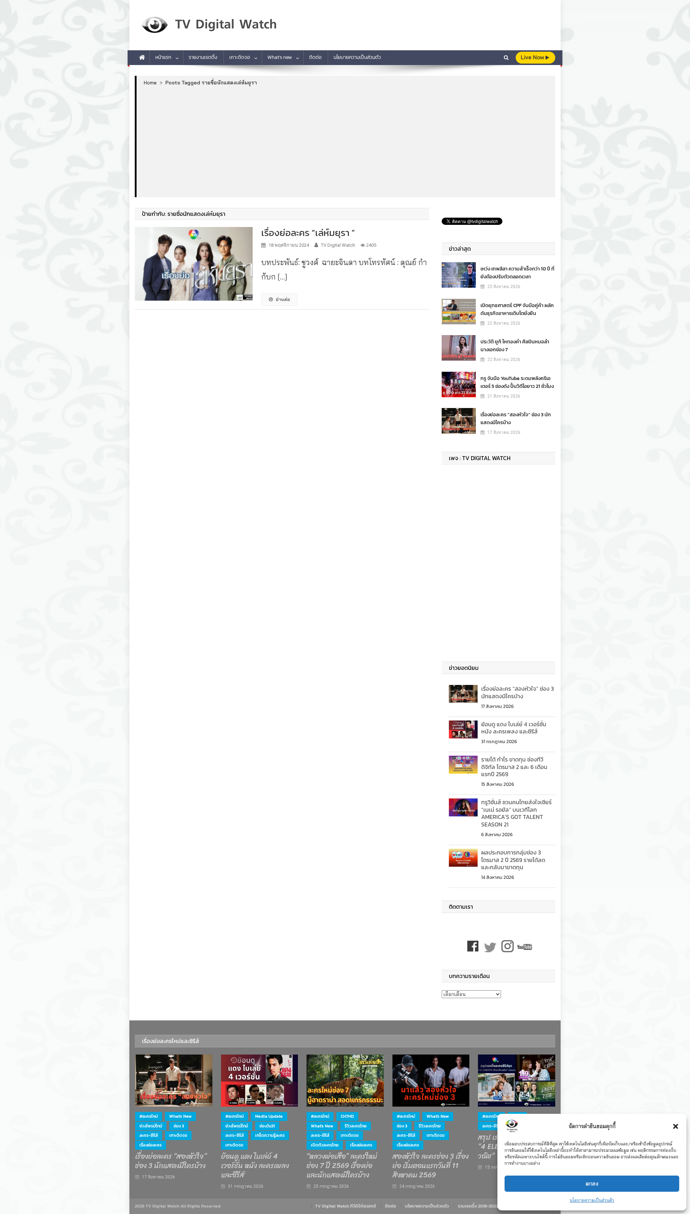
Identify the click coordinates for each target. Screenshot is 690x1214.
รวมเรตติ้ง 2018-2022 (478, 1206)
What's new (180, 1116)
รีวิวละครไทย (356, 1126)
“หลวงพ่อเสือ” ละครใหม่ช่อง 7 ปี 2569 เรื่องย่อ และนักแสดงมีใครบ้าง (342, 1166)
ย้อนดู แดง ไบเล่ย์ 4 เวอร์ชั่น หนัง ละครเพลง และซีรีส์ (513, 728)
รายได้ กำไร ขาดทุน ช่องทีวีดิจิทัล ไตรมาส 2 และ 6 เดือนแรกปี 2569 (514, 767)
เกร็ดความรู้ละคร (270, 1135)
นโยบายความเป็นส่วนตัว (592, 1200)
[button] (675, 1126)
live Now (533, 57)
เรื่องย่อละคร (150, 1145)
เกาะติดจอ (239, 57)
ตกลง (592, 1183)
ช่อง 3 (179, 1126)
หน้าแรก (163, 57)
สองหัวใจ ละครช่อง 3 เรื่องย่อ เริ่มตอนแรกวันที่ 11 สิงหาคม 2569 (430, 1166)
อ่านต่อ (283, 299)
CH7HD (347, 1116)
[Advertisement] (346, 141)
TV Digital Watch (338, 245)
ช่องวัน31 (267, 1126)
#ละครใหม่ (148, 1116)
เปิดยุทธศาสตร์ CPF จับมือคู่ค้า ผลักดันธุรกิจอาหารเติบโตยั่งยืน (517, 309)
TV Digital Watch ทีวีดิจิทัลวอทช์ (345, 1206)
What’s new (279, 57)
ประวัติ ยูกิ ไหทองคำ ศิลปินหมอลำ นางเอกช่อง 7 (514, 345)
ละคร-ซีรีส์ (148, 1135)
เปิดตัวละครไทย (325, 1145)
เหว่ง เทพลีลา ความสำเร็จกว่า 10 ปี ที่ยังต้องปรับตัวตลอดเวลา (517, 273)
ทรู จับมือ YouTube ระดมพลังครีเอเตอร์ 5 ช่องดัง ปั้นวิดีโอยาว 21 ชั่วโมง (517, 382)
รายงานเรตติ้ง (203, 57)
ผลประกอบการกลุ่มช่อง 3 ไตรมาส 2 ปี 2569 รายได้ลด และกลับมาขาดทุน (513, 860)
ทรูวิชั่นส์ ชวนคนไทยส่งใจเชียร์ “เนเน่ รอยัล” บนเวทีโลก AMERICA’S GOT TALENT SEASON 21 (516, 813)
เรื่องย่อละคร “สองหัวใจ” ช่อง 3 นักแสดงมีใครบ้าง (515, 418)
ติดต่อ (315, 57)
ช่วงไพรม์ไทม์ (150, 1126)
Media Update (269, 1116)
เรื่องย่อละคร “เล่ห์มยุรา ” (308, 233)
